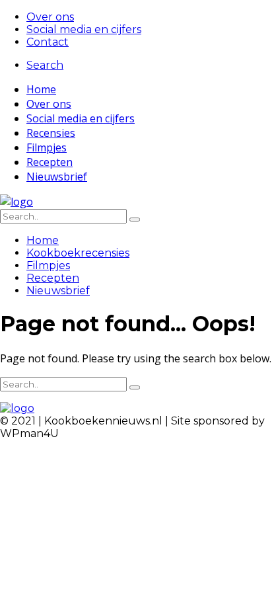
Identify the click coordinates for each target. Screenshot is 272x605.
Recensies (50, 133)
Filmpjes (46, 147)
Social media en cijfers (83, 29)
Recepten (49, 162)
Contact (47, 42)
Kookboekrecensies (77, 253)
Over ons (50, 17)
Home (41, 89)
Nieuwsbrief (56, 176)
